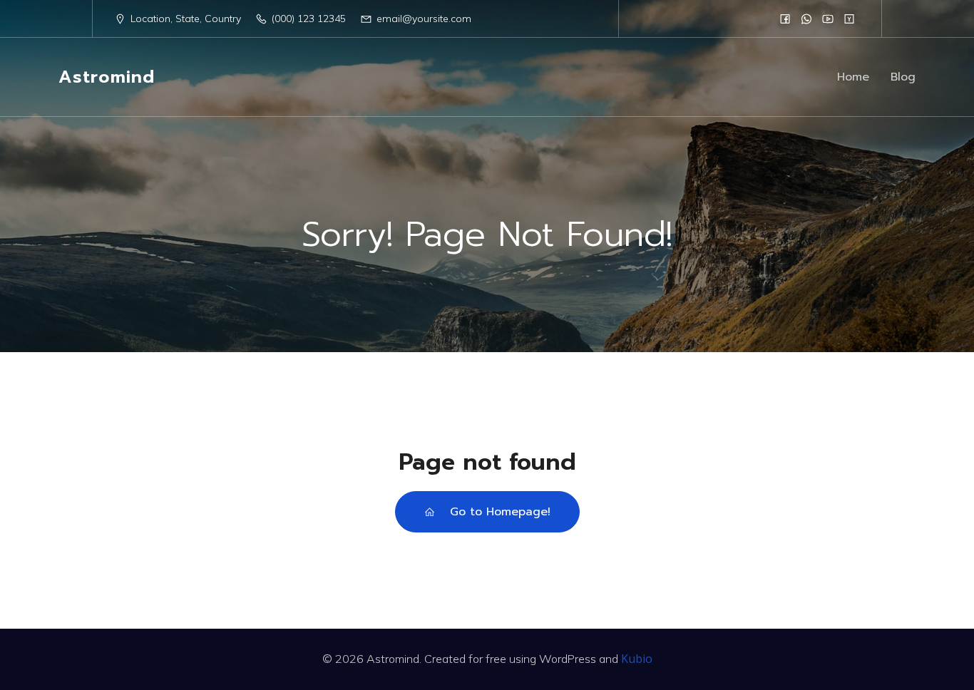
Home (853, 77)
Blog (903, 77)
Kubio (636, 658)
